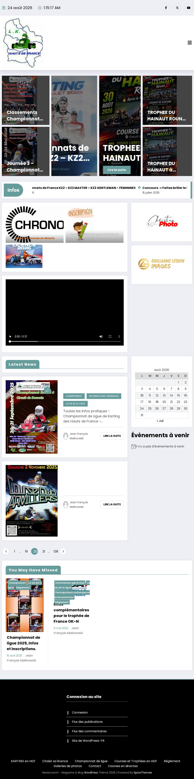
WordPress (91, 772)
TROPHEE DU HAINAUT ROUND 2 (93, 153)
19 (26, 551)
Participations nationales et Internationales (72, 595)
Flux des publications (87, 722)
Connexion (80, 712)
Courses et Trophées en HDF (135, 761)
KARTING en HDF (23, 761)
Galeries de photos (68, 766)
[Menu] (189, 43)
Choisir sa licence (55, 761)
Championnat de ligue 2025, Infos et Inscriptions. (23, 643)
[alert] (161, 446)
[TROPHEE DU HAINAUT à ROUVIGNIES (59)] (167, 151)
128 (56, 551)
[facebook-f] (166, 8)
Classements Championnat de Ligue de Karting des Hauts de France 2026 (26, 115)
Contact (95, 766)
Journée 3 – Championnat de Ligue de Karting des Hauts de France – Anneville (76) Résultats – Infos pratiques (26, 166)
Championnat (74, 396)
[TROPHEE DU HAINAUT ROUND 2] (96, 126)
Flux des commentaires (89, 731)
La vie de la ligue (75, 403)
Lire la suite (69, 170)
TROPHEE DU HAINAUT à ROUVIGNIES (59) (166, 166)
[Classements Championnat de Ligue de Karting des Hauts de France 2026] (25, 100)
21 (43, 551)
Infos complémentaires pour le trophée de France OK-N (71, 613)
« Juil (160, 421)
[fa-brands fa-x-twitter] (177, 8)
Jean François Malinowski (79, 436)
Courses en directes (123, 766)
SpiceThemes (143, 772)
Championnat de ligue (91, 761)
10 (142, 395)
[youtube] (188, 8)
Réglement (23, 587)
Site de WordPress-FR (88, 740)
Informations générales (104, 396)
